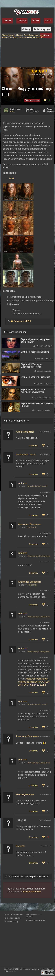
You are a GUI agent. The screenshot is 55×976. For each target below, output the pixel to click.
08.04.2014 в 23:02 (45, 768)
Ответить (33, 446)
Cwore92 (20, 846)
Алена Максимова (25, 432)
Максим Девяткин (25, 794)
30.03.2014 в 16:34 (45, 454)
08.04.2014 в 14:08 (45, 736)
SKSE (11, 178)
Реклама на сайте (12, 918)
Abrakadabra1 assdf (26, 454)
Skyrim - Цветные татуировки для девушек (35, 340)
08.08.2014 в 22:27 (45, 820)
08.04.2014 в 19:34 (45, 657)
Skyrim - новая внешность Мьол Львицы (37, 404)
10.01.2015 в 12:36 (45, 846)
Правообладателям (13, 914)
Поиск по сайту (11, 921)
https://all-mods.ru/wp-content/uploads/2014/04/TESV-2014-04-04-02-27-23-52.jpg (34, 682)
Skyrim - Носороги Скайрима (35, 352)
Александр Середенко (29, 524)
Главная (7, 21)
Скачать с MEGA (22, 321)
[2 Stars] (36, 71)
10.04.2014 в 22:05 (45, 794)
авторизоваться (31, 891)
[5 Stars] (46, 71)
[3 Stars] (39, 71)
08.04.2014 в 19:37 (45, 590)
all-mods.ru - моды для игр (32, 969)
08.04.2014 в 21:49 (45, 622)
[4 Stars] (43, 71)
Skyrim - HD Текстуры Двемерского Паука (31, 365)
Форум (35, 21)
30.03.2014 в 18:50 (45, 710)
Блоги (48, 21)
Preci (12, 111)
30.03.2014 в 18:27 (45, 492)
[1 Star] (32, 71)
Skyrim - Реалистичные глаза (35, 377)
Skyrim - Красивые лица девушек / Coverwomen (33, 390)
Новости (22, 21)
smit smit (22, 483)
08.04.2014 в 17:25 (45, 533)
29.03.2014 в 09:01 (45, 431)
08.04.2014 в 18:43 (45, 562)
